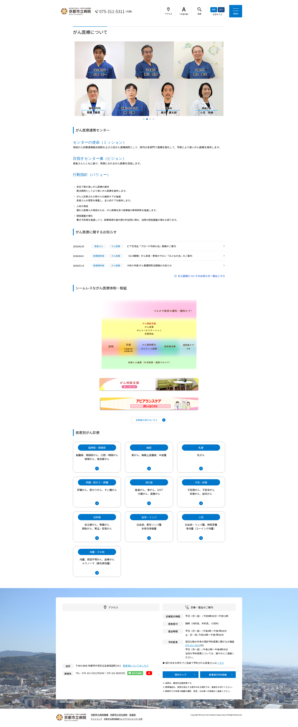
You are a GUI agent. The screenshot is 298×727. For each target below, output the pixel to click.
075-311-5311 (192, 645)
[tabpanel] (149, 78)
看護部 (132, 715)
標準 (214, 10)
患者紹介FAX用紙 (218, 674)
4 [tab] (154, 119)
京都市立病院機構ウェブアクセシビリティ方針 (123, 719)
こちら (222, 663)
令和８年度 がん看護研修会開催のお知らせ (149, 265)
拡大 (221, 10)
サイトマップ (96, 719)
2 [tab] (147, 119)
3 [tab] (150, 119)
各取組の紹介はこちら (147, 419)
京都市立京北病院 (118, 715)
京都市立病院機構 (99, 715)
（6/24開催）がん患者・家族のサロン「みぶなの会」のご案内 (159, 255)
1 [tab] (144, 119)
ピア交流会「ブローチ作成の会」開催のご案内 (151, 246)
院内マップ (180, 674)
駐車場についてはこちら (136, 665)
